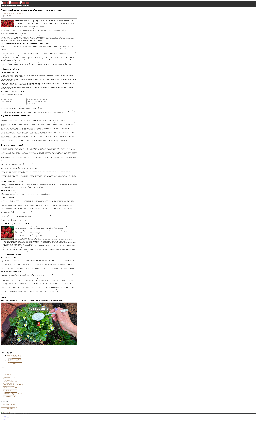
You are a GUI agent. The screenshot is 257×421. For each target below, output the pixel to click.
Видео (4, 419)
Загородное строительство (10, 381)
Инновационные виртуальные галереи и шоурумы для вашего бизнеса (15, 362)
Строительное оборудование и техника (13, 393)
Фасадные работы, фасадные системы (12, 387)
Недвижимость (7, 376)
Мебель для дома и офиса (9, 390)
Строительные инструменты (10, 377)
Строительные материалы (9, 379)
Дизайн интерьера (7, 380)
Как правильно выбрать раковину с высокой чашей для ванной (9, 407)
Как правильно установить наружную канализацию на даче (8, 405)
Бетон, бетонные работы (9, 395)
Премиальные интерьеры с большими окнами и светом (14, 358)
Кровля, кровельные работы (10, 389)
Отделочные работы (8, 374)
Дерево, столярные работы (10, 392)
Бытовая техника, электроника (10, 386)
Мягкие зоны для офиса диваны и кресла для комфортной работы (14, 356)
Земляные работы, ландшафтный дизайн (13, 13)
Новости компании (8, 373)
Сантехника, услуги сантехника (10, 383)
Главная (5, 416)
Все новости (6, 21)
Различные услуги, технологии (10, 396)
